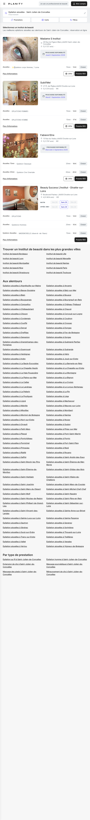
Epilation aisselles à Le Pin (58, 391)
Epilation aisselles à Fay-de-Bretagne (63, 332)
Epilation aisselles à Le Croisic (59, 382)
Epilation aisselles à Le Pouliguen (17, 396)
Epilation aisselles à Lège (57, 396)
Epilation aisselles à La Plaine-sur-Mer (20, 377)
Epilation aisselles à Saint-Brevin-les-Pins (21, 462)
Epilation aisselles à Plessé (15, 434)
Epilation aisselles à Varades (59, 541)
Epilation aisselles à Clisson (15, 314)
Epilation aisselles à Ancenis (59, 286)
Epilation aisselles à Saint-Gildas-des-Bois (65, 469)
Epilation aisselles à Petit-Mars (16, 429)
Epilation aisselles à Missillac (16, 410)
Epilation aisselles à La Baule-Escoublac (21, 363)
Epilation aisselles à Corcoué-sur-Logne (64, 314)
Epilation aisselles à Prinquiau (16, 448)
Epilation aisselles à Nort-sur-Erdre (18, 420)
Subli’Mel (45, 82)
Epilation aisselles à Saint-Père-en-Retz (64, 498)
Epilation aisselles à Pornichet (16, 443)
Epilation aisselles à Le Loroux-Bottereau (64, 387)
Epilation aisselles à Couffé (15, 323)
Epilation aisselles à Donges (58, 328)
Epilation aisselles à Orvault (15, 424)
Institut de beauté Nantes (57, 263)
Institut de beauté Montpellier (16, 263)
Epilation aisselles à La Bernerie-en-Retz (64, 363)
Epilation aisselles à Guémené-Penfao (63, 342)
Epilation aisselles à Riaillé (14, 452)
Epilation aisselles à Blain (14, 295)
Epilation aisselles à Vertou (15, 546)
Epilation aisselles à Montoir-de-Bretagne (21, 415)
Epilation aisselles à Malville (15, 405)
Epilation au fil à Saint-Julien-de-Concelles (22, 559)
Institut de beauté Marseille (58, 258)
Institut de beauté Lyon (13, 258)
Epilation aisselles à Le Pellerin (16, 391)
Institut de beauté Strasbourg (16, 272)
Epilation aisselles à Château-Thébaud (63, 304)
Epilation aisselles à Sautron (15, 523)
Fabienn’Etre (47, 135)
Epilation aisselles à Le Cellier (16, 382)
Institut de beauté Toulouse (58, 272)
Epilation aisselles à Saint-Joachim (18, 484)
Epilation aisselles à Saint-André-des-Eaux (65, 457)
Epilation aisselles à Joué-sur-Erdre (62, 359)
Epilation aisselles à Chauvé (58, 309)
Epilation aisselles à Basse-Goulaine (19, 290)
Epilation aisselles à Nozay (58, 420)
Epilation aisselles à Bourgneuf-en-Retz (64, 300)
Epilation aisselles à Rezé (57, 448)
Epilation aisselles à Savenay (59, 523)
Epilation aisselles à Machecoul (60, 401)
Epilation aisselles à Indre (14, 359)
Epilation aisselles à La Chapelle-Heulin (20, 368)
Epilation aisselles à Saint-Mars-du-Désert (22, 489)
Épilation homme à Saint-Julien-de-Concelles (66, 559)
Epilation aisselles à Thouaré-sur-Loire (63, 532)
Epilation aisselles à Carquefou (16, 304)
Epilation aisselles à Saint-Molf (16, 494)
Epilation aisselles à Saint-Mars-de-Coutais (65, 484)
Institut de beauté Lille (56, 254)
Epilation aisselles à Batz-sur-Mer (61, 290)
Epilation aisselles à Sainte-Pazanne (62, 518)
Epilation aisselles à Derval (15, 328)
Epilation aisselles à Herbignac (16, 354)
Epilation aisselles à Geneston (16, 337)
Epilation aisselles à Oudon (58, 424)
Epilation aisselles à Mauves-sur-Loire (63, 405)
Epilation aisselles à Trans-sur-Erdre (19, 537)
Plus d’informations (10, 74)
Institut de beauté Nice (13, 268)
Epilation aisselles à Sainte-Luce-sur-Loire (22, 518)
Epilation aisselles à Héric (57, 354)
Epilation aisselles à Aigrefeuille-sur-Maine (22, 286)
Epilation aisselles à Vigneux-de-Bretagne (65, 546)
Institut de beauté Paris (56, 268)
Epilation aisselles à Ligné (14, 401)
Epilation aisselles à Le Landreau (17, 387)
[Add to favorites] (35, 39)
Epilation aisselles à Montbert (59, 410)
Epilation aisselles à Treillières (59, 537)
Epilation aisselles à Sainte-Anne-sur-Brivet (65, 510)
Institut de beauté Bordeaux (15, 254)
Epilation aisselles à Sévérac (15, 527)
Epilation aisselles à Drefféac (16, 332)
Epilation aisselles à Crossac (59, 323)
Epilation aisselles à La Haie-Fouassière (20, 373)
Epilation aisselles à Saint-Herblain (18, 477)
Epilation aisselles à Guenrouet (16, 349)
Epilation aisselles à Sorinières (59, 527)
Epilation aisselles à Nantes (58, 415)
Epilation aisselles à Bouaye (58, 295)
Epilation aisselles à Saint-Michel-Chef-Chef (66, 489)
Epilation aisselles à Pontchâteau (17, 438)
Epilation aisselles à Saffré (14, 457)
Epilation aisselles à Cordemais (17, 318)
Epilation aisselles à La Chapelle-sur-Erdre (65, 368)
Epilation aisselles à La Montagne (61, 373)
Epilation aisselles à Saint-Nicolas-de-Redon (23, 498)
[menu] (4, 3)
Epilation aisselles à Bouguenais (17, 300)
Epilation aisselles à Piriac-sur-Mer (61, 429)
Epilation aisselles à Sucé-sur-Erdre (19, 532)
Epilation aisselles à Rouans (58, 452)
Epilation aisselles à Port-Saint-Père (62, 443)
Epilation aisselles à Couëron (59, 318)
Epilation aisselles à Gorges (58, 337)
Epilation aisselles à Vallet (14, 541)
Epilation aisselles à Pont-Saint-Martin (63, 434)
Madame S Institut (50, 38)
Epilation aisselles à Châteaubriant (18, 309)
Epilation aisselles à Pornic (58, 438)
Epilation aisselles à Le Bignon (59, 377)
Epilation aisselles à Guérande (59, 349)
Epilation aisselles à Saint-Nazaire (61, 494)
